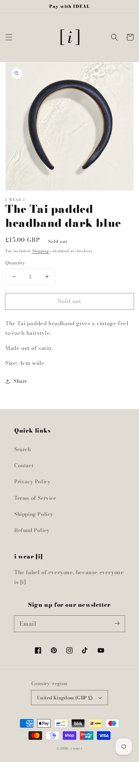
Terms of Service (35, 498)
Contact (24, 465)
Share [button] (20, 381)
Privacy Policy (32, 481)
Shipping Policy (33, 514)
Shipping (40, 251)
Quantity (15, 262)
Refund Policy (32, 530)
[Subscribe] (117, 623)
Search (22, 449)
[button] (9, 37)
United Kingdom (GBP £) (65, 697)
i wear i (77, 748)
